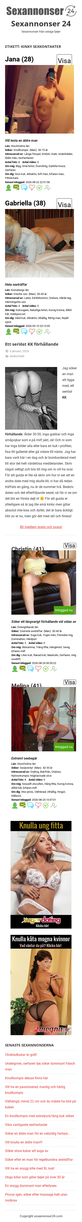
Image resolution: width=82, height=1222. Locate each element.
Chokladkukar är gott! (21, 1055)
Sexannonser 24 (41, 23)
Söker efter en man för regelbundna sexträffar (39, 1160)
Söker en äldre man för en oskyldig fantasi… (37, 1133)
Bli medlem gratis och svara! (41, 527)
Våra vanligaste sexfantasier (26, 1125)
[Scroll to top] (74, 1214)
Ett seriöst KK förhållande (31, 344)
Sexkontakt (17, 356)
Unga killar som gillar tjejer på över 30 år (35, 1177)
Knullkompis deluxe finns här (26, 1078)
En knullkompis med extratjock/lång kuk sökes (39, 1116)
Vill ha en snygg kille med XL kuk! (29, 1168)
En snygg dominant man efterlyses (31, 1186)
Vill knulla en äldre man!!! (23, 1142)
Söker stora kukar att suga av (26, 1151)
